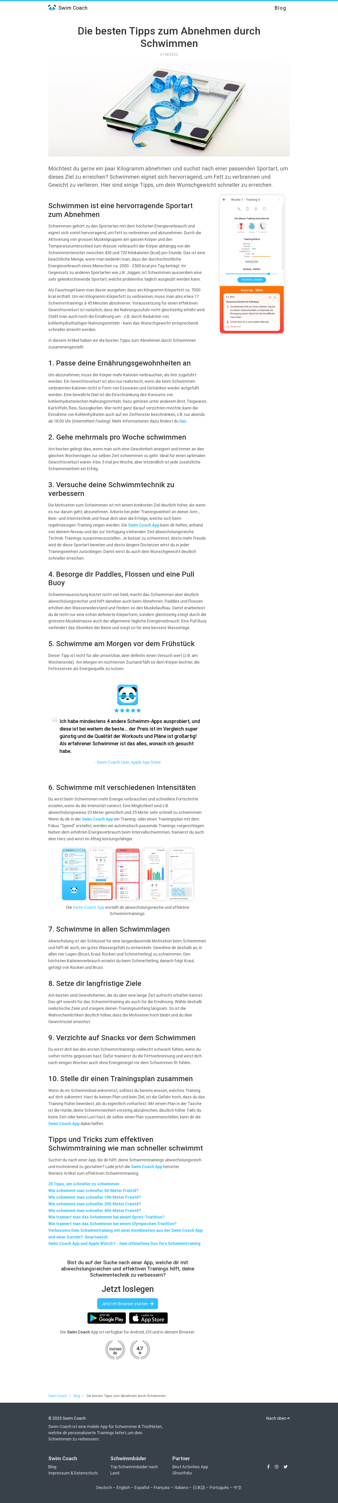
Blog (280, 8)
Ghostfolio (182, 1473)
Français (162, 1487)
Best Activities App (190, 1466)
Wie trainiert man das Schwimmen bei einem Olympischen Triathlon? (112, 1223)
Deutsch (104, 1487)
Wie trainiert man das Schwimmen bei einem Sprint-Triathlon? (106, 1217)
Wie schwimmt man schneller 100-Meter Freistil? (94, 1197)
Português (219, 1487)
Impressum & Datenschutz (73, 1473)
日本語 (199, 1487)
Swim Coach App (143, 525)
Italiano (181, 1487)
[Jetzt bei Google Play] (106, 1318)
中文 (238, 1487)
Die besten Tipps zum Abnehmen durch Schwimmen (169, 37)
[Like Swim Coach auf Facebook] (269, 1466)
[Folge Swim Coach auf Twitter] (285, 1466)
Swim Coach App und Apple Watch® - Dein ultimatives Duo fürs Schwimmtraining (124, 1243)
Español (142, 1487)
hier (182, 421)
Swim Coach (72, 8)
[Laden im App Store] (148, 1318)
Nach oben (276, 1418)
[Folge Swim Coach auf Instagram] (277, 1466)
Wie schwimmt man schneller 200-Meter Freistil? (94, 1203)
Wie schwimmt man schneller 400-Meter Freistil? (94, 1210)
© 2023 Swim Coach (67, 1418)
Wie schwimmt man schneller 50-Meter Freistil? (93, 1190)
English (123, 1487)
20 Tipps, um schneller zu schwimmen (83, 1183)
